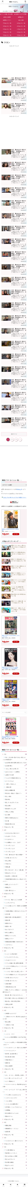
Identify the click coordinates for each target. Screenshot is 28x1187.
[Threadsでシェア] (11, 697)
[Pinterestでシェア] (11, 701)
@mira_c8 (19, 489)
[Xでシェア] (5, 693)
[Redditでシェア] (17, 697)
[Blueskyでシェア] (17, 693)
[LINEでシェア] (5, 701)
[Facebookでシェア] (5, 697)
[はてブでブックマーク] (23, 697)
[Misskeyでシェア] (23, 693)
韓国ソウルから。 (14, 1)
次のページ (14, 434)
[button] (25, 712)
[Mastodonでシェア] (11, 693)
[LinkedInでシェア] (17, 701)
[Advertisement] (14, 61)
